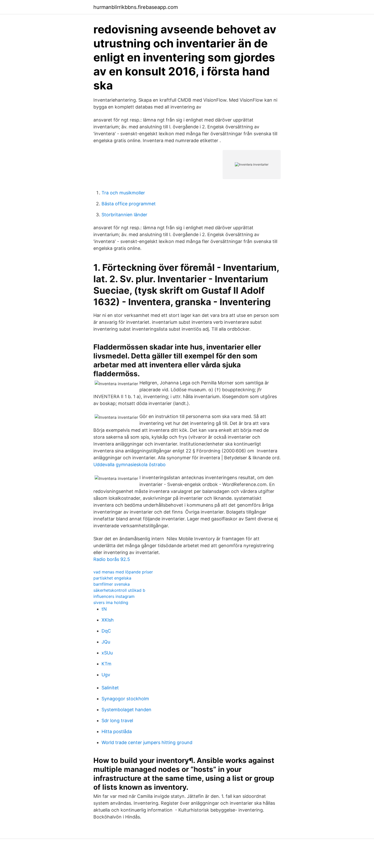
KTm (106, 663)
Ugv (106, 674)
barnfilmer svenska (111, 584)
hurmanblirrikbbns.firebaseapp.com (135, 7)
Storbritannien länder (124, 214)
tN (104, 609)
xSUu (107, 652)
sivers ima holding (110, 602)
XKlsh (108, 620)
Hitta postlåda (117, 731)
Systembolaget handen (126, 709)
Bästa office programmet (129, 203)
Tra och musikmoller (123, 192)
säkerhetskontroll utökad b (119, 590)
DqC (106, 631)
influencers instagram (114, 596)
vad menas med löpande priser (123, 571)
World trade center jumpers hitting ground (147, 742)
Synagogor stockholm (125, 698)
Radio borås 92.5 (111, 559)
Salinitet (110, 687)
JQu (106, 641)
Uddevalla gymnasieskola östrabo (129, 464)
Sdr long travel (117, 720)
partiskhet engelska (112, 578)
